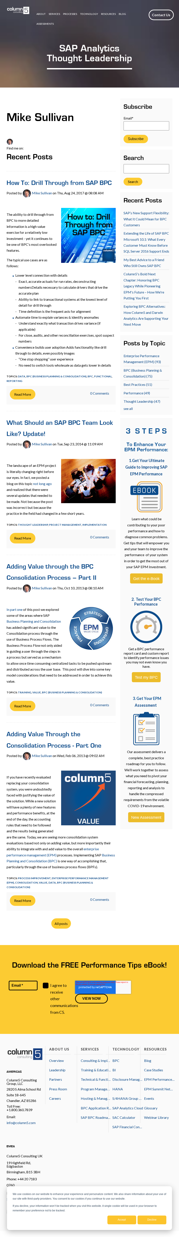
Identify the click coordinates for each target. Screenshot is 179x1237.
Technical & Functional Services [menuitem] (96, 1079)
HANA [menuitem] (117, 1089)
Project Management (65, 524)
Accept (122, 1219)
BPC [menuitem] (115, 1060)
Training (24, 692)
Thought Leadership (33, 524)
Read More (22, 394)
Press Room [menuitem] (58, 1089)
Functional (103, 376)
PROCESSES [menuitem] (70, 14)
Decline (152, 1219)
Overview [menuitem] (56, 1060)
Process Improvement (34, 878)
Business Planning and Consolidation (34, 621)
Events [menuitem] (149, 1098)
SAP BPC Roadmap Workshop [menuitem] (96, 1117)
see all (128, 408)
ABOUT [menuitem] (41, 14)
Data (21, 376)
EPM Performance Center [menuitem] (159, 1079)
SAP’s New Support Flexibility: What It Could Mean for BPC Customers (146, 219)
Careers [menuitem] (55, 1098)
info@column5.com (21, 1123)
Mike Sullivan (41, 193)
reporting (14, 381)
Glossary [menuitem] (150, 1108)
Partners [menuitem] (55, 1079)
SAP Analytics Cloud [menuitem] (127, 1108)
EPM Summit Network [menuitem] (159, 1089)
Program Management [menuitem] (96, 1089)
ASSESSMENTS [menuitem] (45, 23)
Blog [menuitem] (147, 1060)
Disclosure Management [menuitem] (127, 1079)
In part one (14, 609)
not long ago (42, 483)
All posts (61, 923)
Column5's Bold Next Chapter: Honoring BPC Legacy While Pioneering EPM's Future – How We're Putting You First (144, 286)
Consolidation (26, 882)
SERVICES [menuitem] (54, 14)
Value (36, 692)
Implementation (94, 524)
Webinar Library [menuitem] (156, 1117)
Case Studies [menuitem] (153, 1070)
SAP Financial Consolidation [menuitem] (127, 1127)
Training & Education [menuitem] (96, 1070)
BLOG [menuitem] (122, 14)
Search (134, 158)
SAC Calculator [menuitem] (123, 1117)
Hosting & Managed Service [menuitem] (96, 1098)
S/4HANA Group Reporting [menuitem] (127, 1098)
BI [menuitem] (114, 1070)
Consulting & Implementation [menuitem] (96, 1060)
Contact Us (161, 15)
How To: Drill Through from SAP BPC (59, 183)
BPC (90, 376)
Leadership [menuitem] (57, 1070)
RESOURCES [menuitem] (108, 14)
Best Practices (138, 384)
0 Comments (99, 393)
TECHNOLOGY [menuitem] (89, 14)
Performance (137, 393)
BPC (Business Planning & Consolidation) (56, 376)
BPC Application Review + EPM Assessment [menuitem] (96, 1108)
